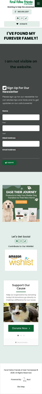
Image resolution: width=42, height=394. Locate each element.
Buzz (28, 379)
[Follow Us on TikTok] (26, 18)
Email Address (9, 150)
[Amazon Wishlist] (21, 260)
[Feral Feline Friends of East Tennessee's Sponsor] (21, 203)
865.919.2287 (23, 11)
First (4, 123)
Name (5, 111)
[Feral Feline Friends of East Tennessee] (21, 2)
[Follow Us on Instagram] (22, 18)
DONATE (23, 24)
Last (4, 133)
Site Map (21, 386)
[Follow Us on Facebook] (18, 18)
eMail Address (9, 138)
